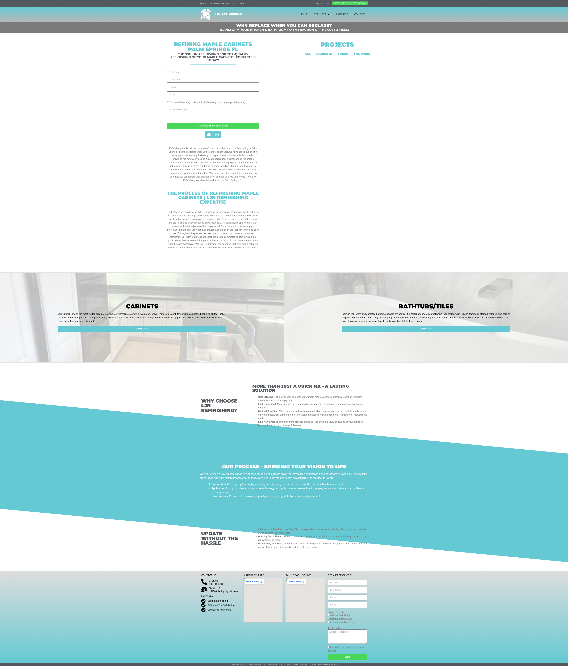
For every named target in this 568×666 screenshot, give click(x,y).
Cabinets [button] (324, 53)
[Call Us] (204, 582)
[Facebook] (209, 134)
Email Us (214, 588)
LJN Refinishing (228, 14)
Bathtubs (316, 664)
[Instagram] (217, 134)
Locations (276, 664)
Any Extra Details (336, 628)
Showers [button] (362, 53)
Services (320, 14)
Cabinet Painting (330, 664)
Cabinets (304, 664)
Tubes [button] (343, 53)
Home (304, 14)
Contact (359, 14)
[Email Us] (204, 589)
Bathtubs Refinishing (205, 102)
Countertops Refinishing (232, 102)
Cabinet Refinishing (180, 102)
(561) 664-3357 (321, 3)
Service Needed (336, 612)
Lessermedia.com (261, 664)
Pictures (342, 14)
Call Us (213, 580)
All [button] (307, 53)
